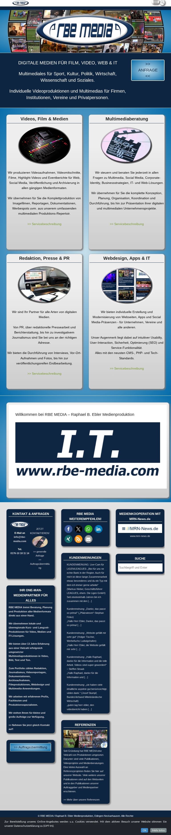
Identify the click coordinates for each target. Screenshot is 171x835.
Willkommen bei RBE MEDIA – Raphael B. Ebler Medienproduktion (74, 414)
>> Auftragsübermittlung (40, 563)
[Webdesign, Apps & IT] (127, 285)
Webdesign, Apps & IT (126, 258)
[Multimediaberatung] (127, 145)
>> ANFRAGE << (148, 70)
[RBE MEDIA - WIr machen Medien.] (85, 31)
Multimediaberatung (127, 118)
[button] (68, 529)
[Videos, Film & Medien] (44, 145)
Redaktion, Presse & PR (44, 258)
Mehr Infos (158, 830)
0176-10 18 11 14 (19, 553)
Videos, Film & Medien (44, 118)
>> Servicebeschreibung (44, 224)
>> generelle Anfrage (39, 553)
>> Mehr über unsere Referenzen (81, 799)
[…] (90, 601)
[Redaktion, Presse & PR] (44, 285)
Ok (144, 830)
